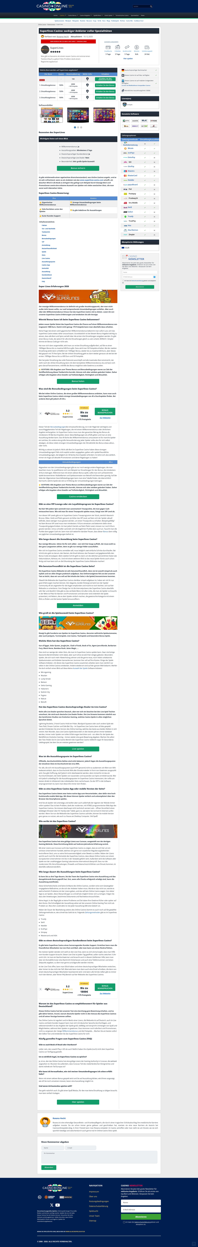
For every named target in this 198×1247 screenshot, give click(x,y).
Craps (94, 21)
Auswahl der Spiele (80, 668)
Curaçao (129, 104)
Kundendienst (47, 275)
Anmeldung (46, 245)
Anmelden (78, 605)
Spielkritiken (97, 15)
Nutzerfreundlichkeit (49, 248)
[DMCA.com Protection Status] (66, 1197)
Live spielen (78, 748)
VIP (43, 242)
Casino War (129, 21)
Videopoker (75, 21)
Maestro (131, 171)
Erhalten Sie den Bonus (105, 85)
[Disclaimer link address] (51, 1197)
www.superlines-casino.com (91, 180)
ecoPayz (131, 153)
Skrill (130, 207)
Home (55, 15)
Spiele (44, 252)
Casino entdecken (78, 496)
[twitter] (51, 1205)
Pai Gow (122, 21)
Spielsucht (93, 1211)
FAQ (43, 281)
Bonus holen (78, 381)
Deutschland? (46, 278)
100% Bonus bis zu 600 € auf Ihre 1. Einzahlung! (68, 41)
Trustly (130, 216)
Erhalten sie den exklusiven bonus (105, 79)
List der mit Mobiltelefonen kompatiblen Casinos (136, 85)
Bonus (44, 235)
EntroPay (131, 157)
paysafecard (133, 184)
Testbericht (46, 232)
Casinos (62, 15)
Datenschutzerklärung (137, 280)
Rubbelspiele (115, 21)
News (142, 15)
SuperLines (68, 416)
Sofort (130, 212)
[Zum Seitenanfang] (194, 1244)
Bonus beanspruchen (105, 411)
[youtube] (57, 1205)
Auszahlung (46, 272)
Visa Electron (133, 230)
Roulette (82, 21)
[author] (42, 36)
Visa (129, 225)
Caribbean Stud (138, 21)
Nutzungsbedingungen (99, 1201)
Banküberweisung (130, 145)
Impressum (94, 1191)
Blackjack (68, 21)
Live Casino (46, 258)
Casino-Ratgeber (85, 15)
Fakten (44, 225)
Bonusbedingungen (49, 238)
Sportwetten (135, 15)
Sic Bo (99, 21)
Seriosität (45, 268)
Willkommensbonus (70, 1031)
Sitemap (92, 1220)
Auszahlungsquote (48, 262)
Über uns (93, 1196)
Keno (103, 21)
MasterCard (132, 175)
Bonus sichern (78, 168)
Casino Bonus (72, 15)
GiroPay (131, 166)
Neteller (131, 180)
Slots (43, 255)
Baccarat (89, 21)
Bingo (108, 21)
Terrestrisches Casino (122, 15)
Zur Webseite (105, 418)
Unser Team (94, 1216)
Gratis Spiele (108, 15)
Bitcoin (130, 148)
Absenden (49, 1167)
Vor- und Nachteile (48, 229)
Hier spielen (128, 58)
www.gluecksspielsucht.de (75, 1231)
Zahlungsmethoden (92, 912)
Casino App (46, 265)
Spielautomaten (59, 21)
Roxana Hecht (59, 1118)
